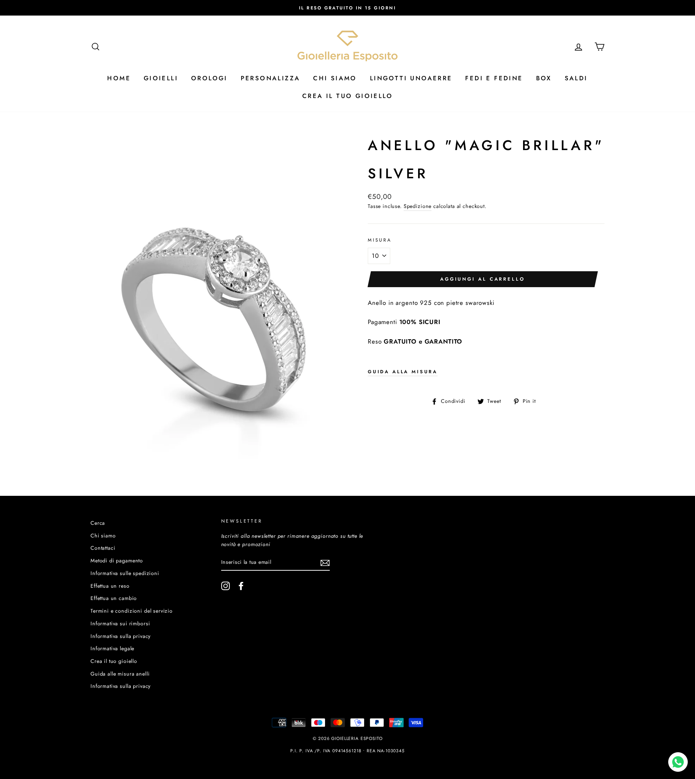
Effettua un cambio (113, 598)
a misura (403, 371)
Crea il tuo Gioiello (347, 95)
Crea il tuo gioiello (113, 661)
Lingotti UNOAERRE (411, 78)
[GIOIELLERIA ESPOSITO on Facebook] (241, 586)
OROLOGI (209, 78)
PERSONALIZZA (270, 78)
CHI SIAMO (335, 78)
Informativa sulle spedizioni (124, 573)
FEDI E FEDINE (494, 78)
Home (119, 78)
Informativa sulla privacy (120, 636)
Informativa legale (112, 648)
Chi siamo (103, 535)
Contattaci (102, 548)
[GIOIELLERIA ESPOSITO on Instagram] (225, 586)
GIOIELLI (161, 78)
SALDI (576, 78)
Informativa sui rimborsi (120, 623)
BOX (544, 78)
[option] (347, 8)
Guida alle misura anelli (119, 673)
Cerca (97, 523)
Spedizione (418, 206)
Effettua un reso (110, 585)
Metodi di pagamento (116, 560)
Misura (380, 240)
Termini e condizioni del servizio (131, 610)
